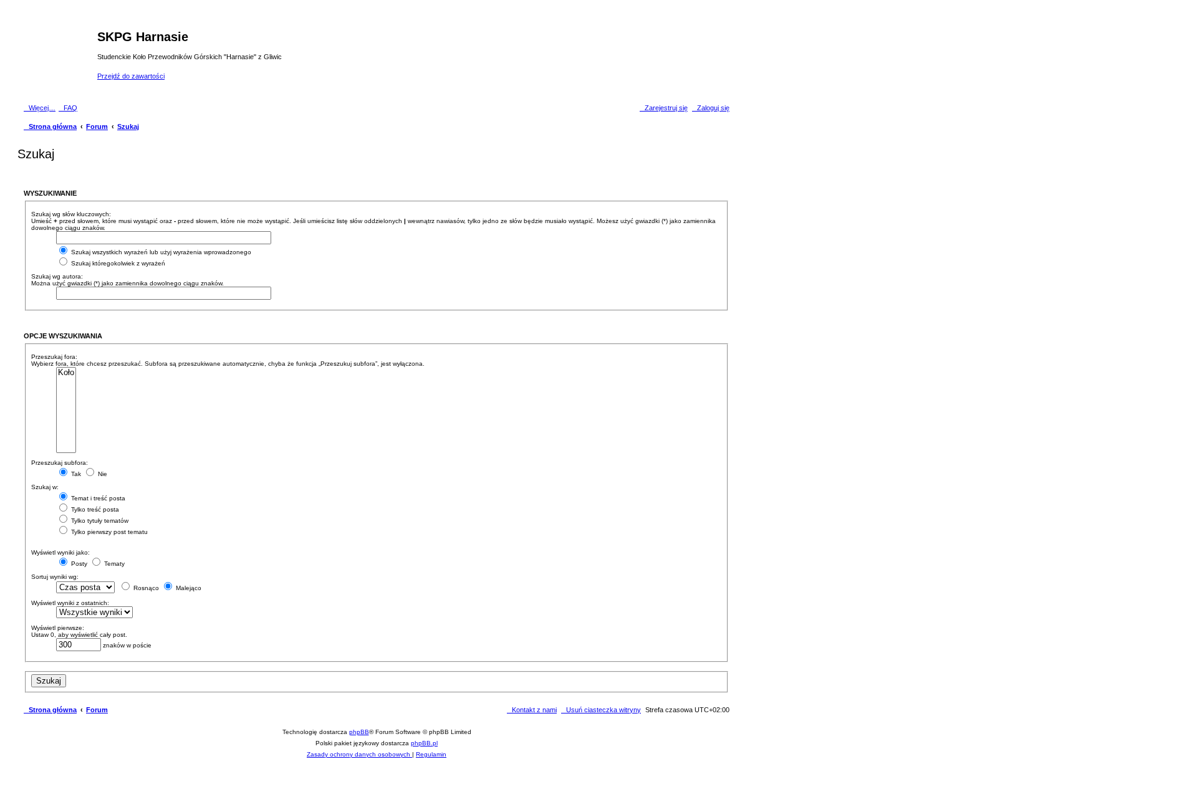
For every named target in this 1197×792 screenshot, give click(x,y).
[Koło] (66, 373)
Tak (75, 473)
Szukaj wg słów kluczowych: (71, 214)
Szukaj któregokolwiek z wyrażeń (117, 263)
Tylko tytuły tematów (98, 520)
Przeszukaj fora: (54, 356)
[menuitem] (68, 108)
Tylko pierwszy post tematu (108, 531)
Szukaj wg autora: (57, 276)
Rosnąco (145, 587)
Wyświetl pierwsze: (57, 627)
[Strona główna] (59, 55)
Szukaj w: (45, 487)
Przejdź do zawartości (131, 76)
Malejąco (187, 587)
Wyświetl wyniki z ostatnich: (70, 602)
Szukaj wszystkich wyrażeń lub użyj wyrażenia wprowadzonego (160, 252)
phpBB (359, 731)
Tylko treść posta (94, 509)
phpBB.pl (424, 743)
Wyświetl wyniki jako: (60, 552)
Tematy (113, 563)
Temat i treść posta (97, 498)
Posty (78, 563)
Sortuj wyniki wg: (55, 576)
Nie (101, 473)
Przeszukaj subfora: (59, 462)
